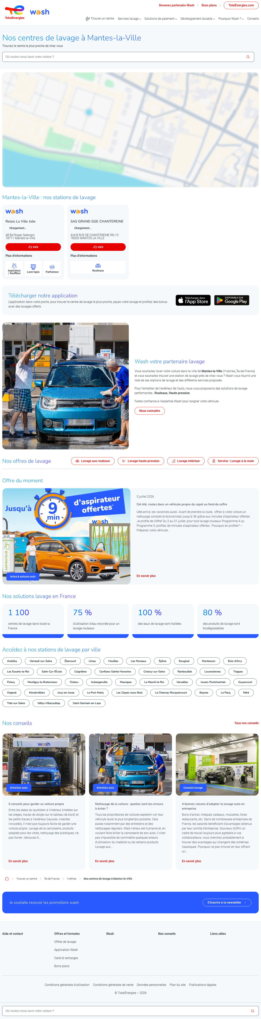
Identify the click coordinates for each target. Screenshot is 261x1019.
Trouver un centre (26, 878)
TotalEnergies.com (241, 5)
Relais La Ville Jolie (21, 221)
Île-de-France (52, 878)
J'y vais (33, 247)
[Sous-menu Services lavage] (140, 19)
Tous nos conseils (246, 723)
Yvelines (71, 878)
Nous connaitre (149, 411)
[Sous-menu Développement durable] (214, 19)
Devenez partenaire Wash (176, 5)
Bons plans (209, 5)
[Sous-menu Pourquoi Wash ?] (243, 19)
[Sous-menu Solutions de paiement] (176, 19)
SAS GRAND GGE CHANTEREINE (97, 221)
